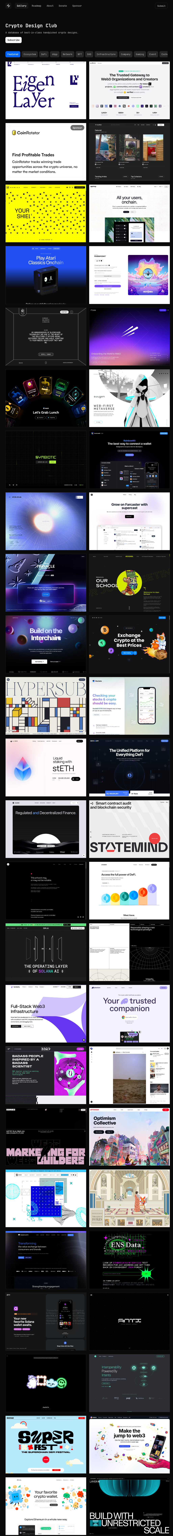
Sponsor (77, 5)
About (50, 5)
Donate (63, 5)
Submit (161, 5)
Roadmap (36, 5)
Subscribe (13, 40)
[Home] (8, 6)
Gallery (21, 5)
